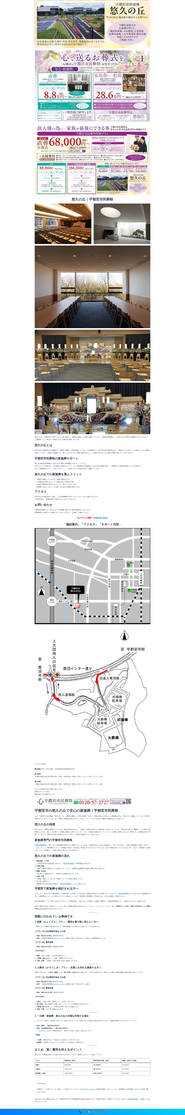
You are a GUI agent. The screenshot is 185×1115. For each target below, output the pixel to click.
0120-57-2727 (101, 518)
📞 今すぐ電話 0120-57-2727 (92, 1112)
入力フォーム (58, 938)
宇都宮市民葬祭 (40, 845)
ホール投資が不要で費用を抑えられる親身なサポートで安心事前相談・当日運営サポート (49, 791)
